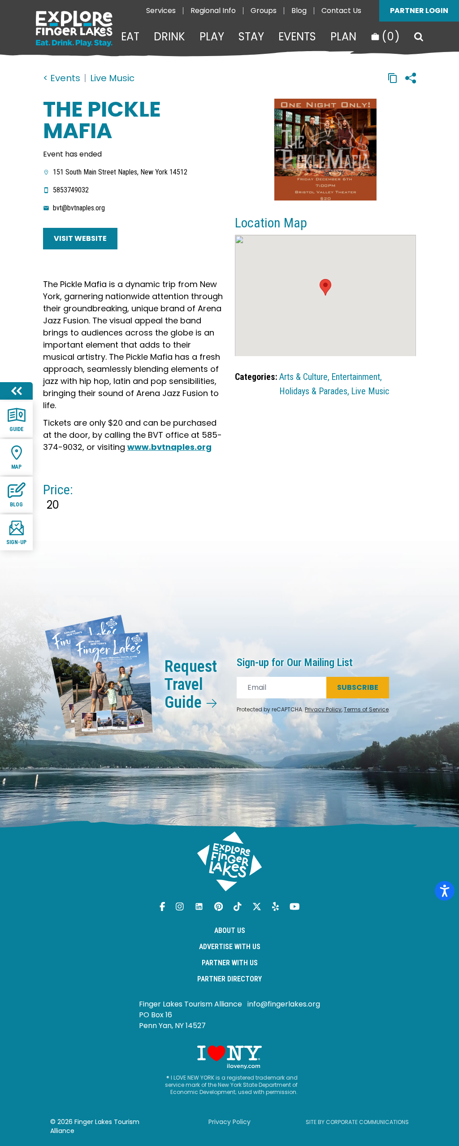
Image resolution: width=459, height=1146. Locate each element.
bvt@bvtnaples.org (79, 208)
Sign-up (16, 542)
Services (161, 10)
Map (16, 467)
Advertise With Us (229, 946)
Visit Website (80, 238)
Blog (299, 10)
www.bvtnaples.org (169, 447)
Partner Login (419, 10)
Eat (130, 37)
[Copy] (392, 78)
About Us (229, 930)
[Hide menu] (16, 391)
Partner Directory (229, 979)
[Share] (410, 78)
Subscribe (357, 687)
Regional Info (213, 10)
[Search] (418, 36)
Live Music (112, 78)
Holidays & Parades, (314, 391)
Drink (169, 37)
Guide (16, 429)
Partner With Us (230, 963)
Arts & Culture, (304, 376)
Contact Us (341, 10)
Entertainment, (356, 376)
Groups (264, 10)
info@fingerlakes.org (283, 1004)
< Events (61, 78)
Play (211, 37)
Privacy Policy (323, 709)
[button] (325, 287)
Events (297, 37)
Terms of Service (366, 709)
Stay (251, 37)
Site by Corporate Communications (357, 1122)
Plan (343, 37)
